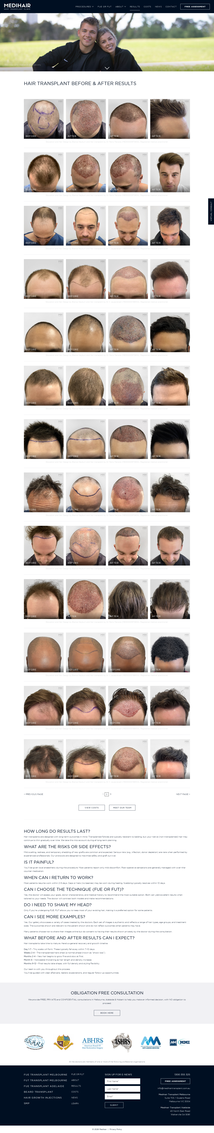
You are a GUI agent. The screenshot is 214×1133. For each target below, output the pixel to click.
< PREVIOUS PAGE (33, 794)
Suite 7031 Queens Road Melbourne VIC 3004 (174, 1098)
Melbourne (99, 999)
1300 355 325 (182, 1074)
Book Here (107, 1013)
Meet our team (122, 807)
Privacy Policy (116, 1129)
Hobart (120, 999)
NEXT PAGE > (183, 794)
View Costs (92, 807)
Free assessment (175, 1081)
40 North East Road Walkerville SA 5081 (175, 1111)
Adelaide (110, 999)
